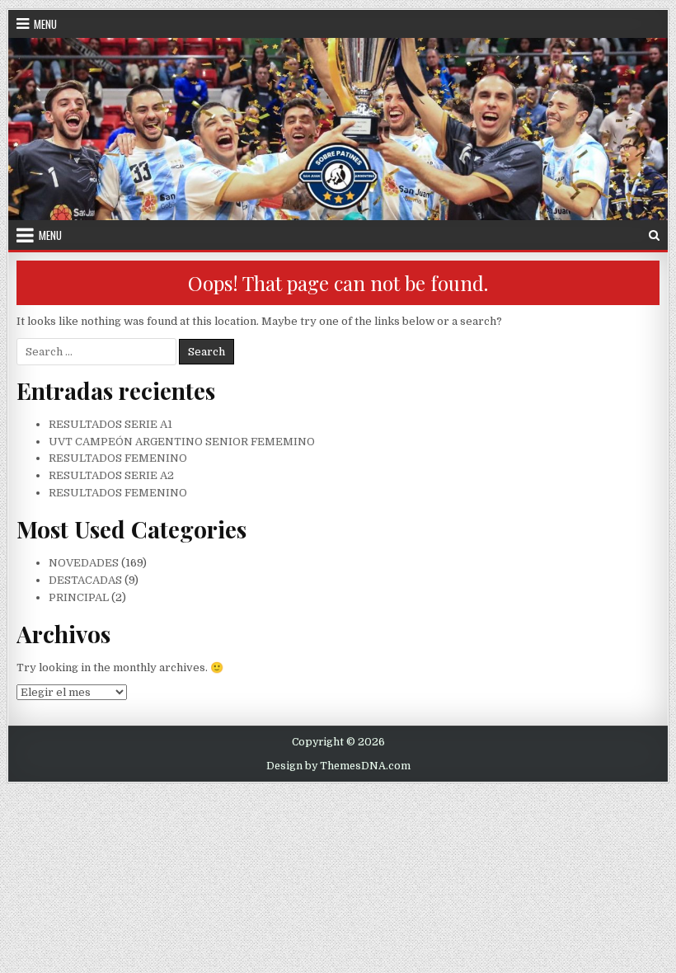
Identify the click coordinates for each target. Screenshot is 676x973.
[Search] (654, 235)
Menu (45, 24)
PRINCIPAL (79, 597)
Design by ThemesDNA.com (338, 766)
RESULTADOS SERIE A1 (110, 424)
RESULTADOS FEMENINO (118, 458)
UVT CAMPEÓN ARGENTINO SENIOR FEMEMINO (182, 441)
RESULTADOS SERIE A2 (111, 475)
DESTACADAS (85, 580)
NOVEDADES (84, 563)
